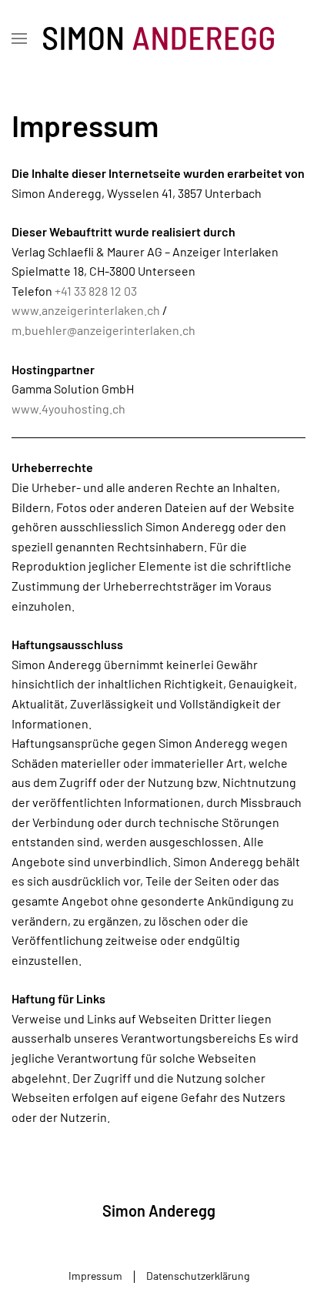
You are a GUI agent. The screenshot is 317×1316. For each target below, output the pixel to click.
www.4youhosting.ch (68, 408)
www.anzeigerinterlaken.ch (86, 310)
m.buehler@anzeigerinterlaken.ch (103, 330)
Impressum (95, 1275)
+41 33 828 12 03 (96, 290)
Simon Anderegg (158, 1210)
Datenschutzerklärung (197, 1275)
